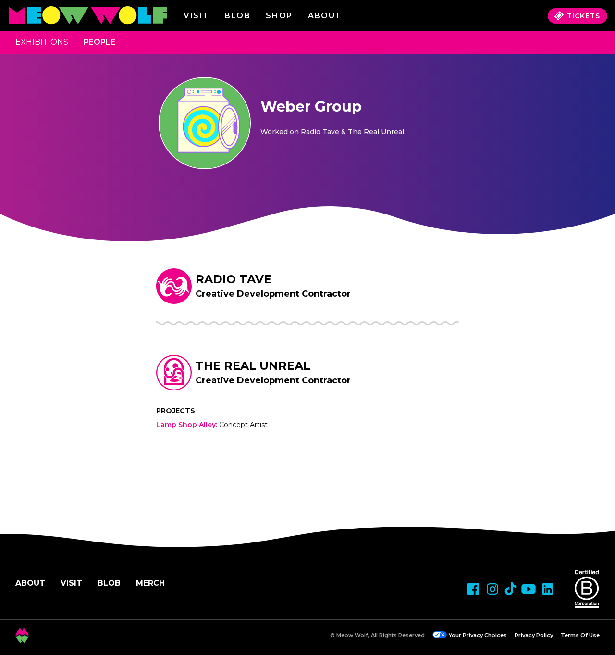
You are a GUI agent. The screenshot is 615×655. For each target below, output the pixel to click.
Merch (150, 583)
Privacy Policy (534, 635)
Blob (237, 15)
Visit (196, 15)
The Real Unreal (253, 366)
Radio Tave (233, 279)
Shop (279, 15)
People (99, 42)
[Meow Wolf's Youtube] (528, 589)
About (30, 583)
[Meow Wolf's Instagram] (492, 589)
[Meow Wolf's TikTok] (510, 588)
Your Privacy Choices (478, 635)
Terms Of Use (580, 635)
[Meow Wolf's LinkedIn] (547, 589)
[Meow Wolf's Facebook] (473, 589)
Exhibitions (41, 42)
